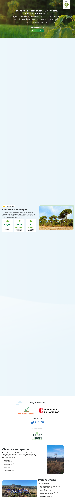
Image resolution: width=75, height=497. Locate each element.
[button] (8, 206)
